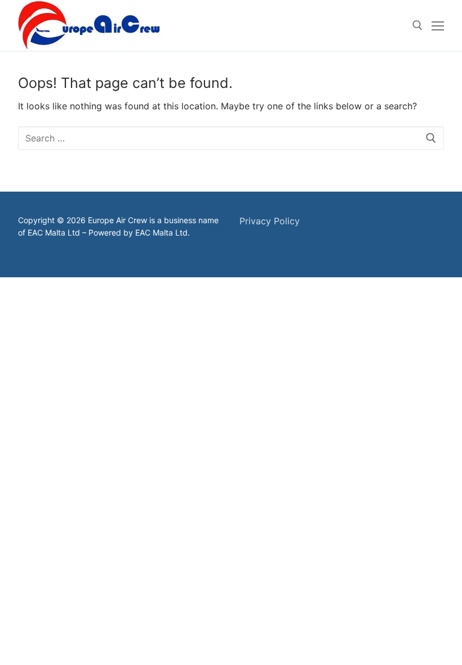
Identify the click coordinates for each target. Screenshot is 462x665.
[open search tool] (417, 25)
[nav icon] (438, 25)
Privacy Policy (269, 221)
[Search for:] (231, 138)
